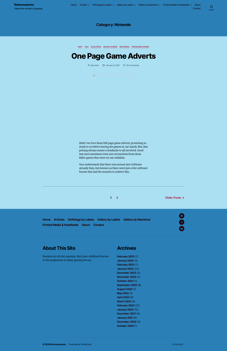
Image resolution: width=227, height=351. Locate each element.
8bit (80, 47)
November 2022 (126, 276)
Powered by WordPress (80, 344)
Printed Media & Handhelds (176, 5)
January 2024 (125, 260)
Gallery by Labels (125, 5)
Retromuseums (24, 4)
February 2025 (126, 256)
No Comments (133, 65)
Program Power (140, 47)
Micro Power (110, 47)
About (198, 5)
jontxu (96, 65)
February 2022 (125, 305)
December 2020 (126, 321)
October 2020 (125, 325)
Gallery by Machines (148, 5)
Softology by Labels (102, 5)
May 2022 (123, 293)
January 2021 (125, 317)
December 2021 (126, 313)
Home (74, 5)
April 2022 (123, 297)
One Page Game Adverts (113, 55)
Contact (197, 8)
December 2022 (126, 272)
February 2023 (126, 264)
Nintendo (124, 47)
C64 (87, 47)
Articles (83, 5)
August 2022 (124, 289)
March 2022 (124, 301)
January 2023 (125, 268)
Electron (96, 47)
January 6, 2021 (113, 65)
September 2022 (127, 285)
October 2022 (125, 280)
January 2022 (125, 309)
